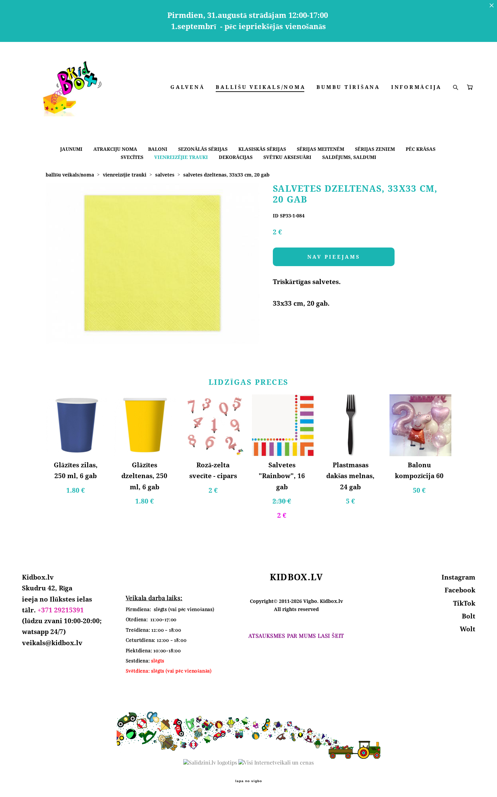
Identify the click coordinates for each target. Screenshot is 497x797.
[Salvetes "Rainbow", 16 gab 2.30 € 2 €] (283, 425)
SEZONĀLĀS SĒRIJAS (203, 149)
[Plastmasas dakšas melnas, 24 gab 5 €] (351, 425)
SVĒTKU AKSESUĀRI (287, 157)
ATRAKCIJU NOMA (115, 149)
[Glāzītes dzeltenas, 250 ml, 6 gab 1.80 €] (145, 425)
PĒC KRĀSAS (420, 149)
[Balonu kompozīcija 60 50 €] (420, 425)
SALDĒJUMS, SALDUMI (349, 157)
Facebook (460, 590)
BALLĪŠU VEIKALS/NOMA (260, 87)
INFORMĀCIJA (416, 87)
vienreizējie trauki (124, 174)
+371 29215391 (61, 610)
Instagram (458, 577)
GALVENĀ (187, 87)
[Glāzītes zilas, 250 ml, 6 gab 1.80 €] (77, 425)
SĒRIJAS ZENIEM (375, 149)
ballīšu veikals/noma (70, 174)
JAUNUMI (71, 149)
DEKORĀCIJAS (236, 157)
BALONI (157, 149)
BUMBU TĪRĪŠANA (348, 87)
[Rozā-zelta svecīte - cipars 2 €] (214, 425)
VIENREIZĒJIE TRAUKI (181, 157)
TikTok (464, 603)
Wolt (467, 629)
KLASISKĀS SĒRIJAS (262, 149)
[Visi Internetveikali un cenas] (276, 762)
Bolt (468, 616)
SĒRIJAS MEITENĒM (320, 149)
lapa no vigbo (248, 781)
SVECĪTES (132, 157)
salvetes (164, 174)
